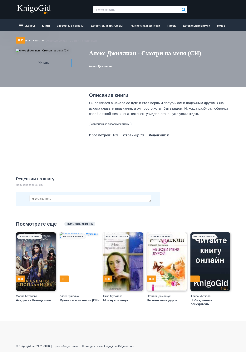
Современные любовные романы (110, 124)
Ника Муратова (112, 295)
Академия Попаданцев (33, 300)
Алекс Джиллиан (100, 66)
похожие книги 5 (80, 223)
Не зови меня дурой (162, 300)
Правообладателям (66, 346)
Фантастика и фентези (145, 25)
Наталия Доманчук (158, 295)
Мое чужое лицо (115, 300)
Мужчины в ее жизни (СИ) (79, 300)
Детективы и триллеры (107, 25)
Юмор (221, 25)
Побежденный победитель (201, 302)
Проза (171, 25)
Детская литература (196, 25)
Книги (46, 25)
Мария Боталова (26, 295)
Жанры (30, 25)
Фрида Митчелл (200, 295)
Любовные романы (70, 25)
